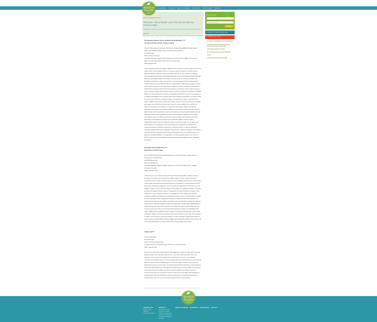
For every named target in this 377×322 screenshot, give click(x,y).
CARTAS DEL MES (207, 8)
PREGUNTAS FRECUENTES (149, 313)
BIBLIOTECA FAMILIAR (183, 8)
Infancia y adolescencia (165, 313)
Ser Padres (161, 318)
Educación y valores (164, 311)
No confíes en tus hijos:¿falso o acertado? (219, 52)
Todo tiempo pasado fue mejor (216, 49)
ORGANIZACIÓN (162, 8)
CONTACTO (217, 8)
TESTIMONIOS (196, 8)
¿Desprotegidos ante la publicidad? (217, 57)
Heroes (209, 55)
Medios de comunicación (154, 17)
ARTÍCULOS (171, 8)
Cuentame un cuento (164, 309)
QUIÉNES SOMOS (147, 309)
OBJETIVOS (145, 311)
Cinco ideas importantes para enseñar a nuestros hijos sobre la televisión (218, 45)
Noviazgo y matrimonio (165, 316)
